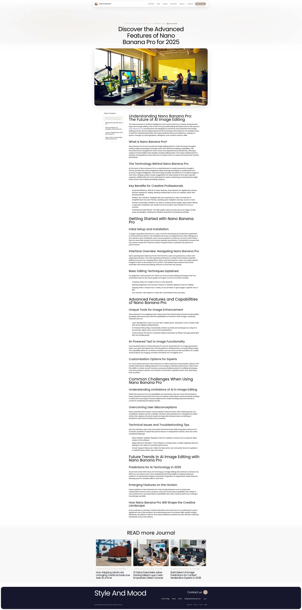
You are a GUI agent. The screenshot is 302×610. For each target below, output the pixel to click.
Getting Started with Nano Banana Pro (114, 123)
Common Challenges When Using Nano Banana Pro (114, 133)
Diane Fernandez (173, 23)
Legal (205, 604)
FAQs (180, 599)
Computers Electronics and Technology (138, 23)
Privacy (195, 604)
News (174, 599)
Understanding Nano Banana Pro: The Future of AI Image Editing (114, 118)
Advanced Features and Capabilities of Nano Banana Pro (113, 128)
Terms (201, 604)
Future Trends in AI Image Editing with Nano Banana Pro (113, 138)
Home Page (165, 599)
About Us (189, 604)
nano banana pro (135, 129)
